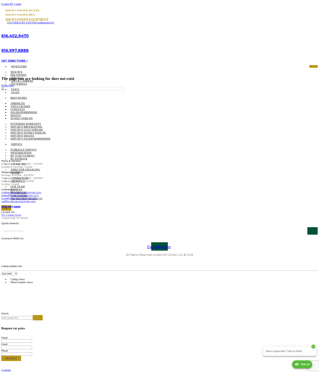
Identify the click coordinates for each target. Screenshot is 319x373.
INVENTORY (19, 66)
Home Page (7, 85)
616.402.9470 (15, 35)
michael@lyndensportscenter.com (21, 192)
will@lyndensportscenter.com (18, 201)
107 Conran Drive (11, 215)
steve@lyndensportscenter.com (20, 195)
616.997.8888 (15, 50)
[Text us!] (302, 365)
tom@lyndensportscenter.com (19, 198)
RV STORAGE (18, 158)
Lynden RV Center (11, 4)
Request (11, 358)
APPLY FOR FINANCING (25, 169)
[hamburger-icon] (313, 66)
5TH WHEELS (18, 84)
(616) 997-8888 (10, 206)
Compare (6, 370)
